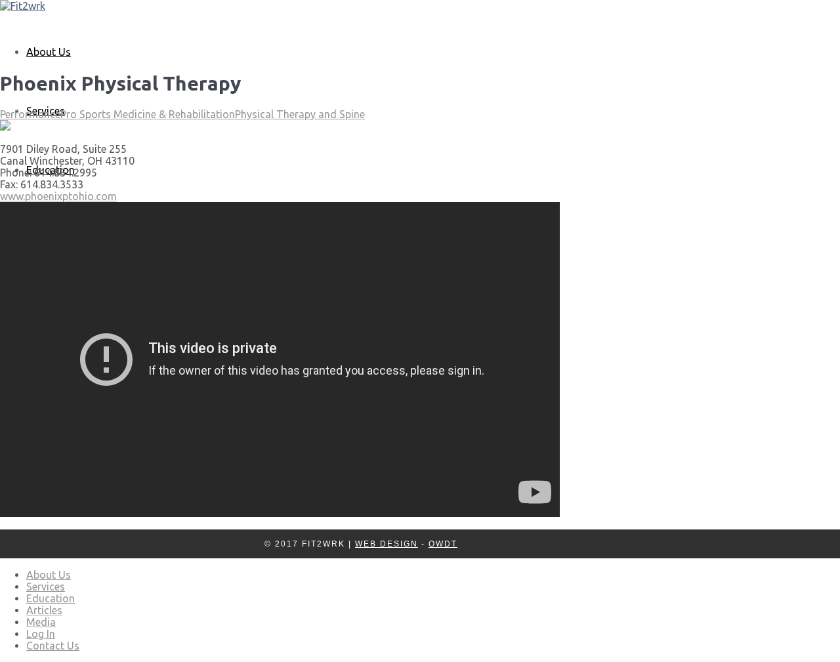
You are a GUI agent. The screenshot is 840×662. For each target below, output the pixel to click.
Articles (44, 610)
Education (50, 598)
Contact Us (52, 646)
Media (41, 622)
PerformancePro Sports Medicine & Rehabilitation (117, 114)
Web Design (386, 543)
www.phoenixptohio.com (58, 196)
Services (45, 586)
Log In (40, 634)
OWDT (443, 543)
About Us (48, 52)
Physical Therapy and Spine (300, 114)
